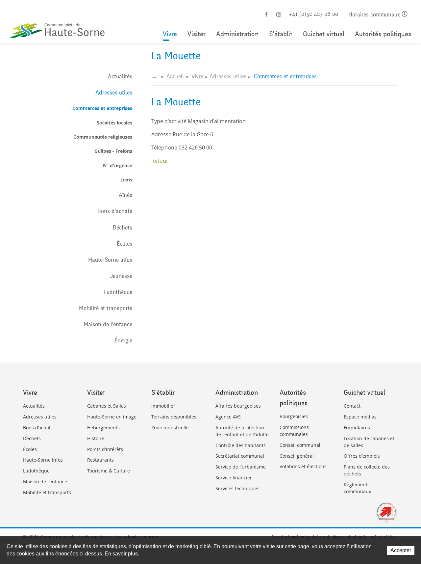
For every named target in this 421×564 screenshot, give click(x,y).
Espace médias (360, 417)
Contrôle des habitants (240, 445)
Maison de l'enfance (108, 324)
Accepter (400, 550)
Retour (159, 160)
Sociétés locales (114, 123)
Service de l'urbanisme (240, 467)
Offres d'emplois (362, 456)
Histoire (95, 438)
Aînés (125, 195)
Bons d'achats (114, 211)
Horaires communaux (375, 14)
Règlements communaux (357, 488)
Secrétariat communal (239, 456)
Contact (352, 406)
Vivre (170, 34)
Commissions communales (294, 430)
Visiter (196, 34)
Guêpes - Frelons (113, 151)
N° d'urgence (117, 165)
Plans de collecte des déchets (367, 470)
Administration (237, 34)
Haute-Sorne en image (111, 417)
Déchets (122, 227)
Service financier (233, 477)
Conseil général (297, 456)
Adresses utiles (113, 92)
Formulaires (357, 427)
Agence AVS (228, 417)
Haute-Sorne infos (110, 259)
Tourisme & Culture (108, 471)
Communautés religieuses (102, 137)
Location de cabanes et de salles (369, 441)
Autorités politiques (383, 34)
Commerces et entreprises (102, 108)
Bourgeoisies (294, 416)
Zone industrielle (170, 427)
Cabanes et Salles (106, 406)
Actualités (120, 76)
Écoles (124, 243)
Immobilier (163, 406)
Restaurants (100, 460)
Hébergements (103, 427)
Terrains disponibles (173, 417)
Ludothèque (118, 292)
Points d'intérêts (105, 449)
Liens (126, 179)
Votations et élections (303, 466)
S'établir (280, 34)
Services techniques (237, 488)
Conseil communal (300, 445)
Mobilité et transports (105, 308)
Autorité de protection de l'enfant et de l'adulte (242, 431)
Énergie (123, 340)
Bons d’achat (37, 427)
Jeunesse (121, 276)
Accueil (175, 76)
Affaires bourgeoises (238, 406)
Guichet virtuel (323, 34)
